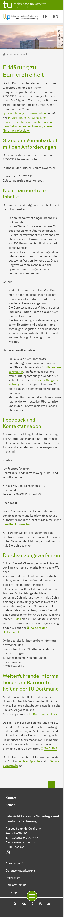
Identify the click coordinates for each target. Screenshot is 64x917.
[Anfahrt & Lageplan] (32, 904)
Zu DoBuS (50, 748)
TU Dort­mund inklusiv (43, 714)
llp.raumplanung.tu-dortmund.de (24, 113)
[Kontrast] (44, 16)
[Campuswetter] (23, 904)
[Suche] (15, 904)
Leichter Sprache (29, 761)
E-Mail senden (15, 846)
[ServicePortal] (40, 904)
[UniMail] (49, 904)
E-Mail (17, 619)
